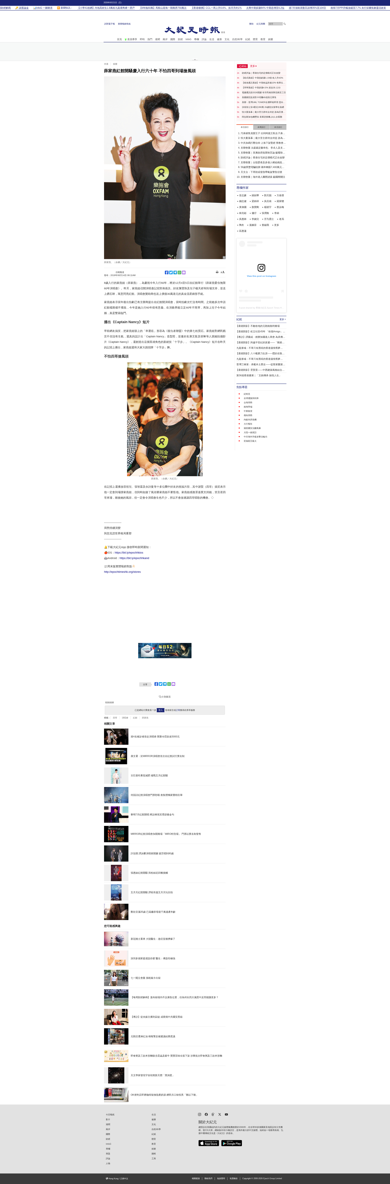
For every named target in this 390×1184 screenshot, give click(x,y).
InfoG (188, 39)
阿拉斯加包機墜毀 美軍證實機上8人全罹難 (262, 117)
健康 (219, 39)
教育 (263, 39)
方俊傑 (280, 195)
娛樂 (270, 39)
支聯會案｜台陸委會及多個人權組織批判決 (263, 162)
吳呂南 (267, 201)
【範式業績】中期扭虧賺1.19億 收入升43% (262, 78)
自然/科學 (237, 39)
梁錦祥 (255, 201)
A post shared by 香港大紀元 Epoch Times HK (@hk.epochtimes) (270, 308)
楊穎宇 (267, 207)
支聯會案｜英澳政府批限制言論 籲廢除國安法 (263, 153)
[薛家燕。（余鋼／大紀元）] (165, 167)
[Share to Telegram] (175, 272)
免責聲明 (221, 1178)
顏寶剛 (255, 207)
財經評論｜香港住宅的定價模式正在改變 (261, 73)
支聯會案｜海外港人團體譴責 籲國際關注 (263, 177)
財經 (180, 39)
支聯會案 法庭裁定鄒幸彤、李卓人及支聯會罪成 (263, 148)
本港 (106, 64)
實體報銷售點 (124, 24)
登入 (160, 710)
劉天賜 (267, 195)
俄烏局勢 (248, 415)
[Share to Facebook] (166, 272)
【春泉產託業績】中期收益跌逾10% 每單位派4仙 (263, 82)
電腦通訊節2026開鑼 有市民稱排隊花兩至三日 (264, 92)
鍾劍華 (255, 195)
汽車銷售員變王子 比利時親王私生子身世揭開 (263, 133)
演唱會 (125, 718)
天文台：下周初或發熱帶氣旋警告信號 (261, 172)
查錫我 (265, 225)
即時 (142, 39)
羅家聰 (280, 201)
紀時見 (247, 394)
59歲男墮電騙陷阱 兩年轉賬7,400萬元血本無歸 (262, 167)
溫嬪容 (253, 225)
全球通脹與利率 (251, 398)
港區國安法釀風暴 (252, 428)
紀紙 (247, 39)
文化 (227, 39)
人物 (108, 1163)
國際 (172, 39)
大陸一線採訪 (250, 432)
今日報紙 (110, 1114)
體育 (255, 39)
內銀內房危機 (250, 419)
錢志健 (242, 201)
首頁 (119, 39)
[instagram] (199, 1114)
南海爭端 (248, 407)
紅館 (135, 718)
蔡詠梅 (280, 207)
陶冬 (241, 225)
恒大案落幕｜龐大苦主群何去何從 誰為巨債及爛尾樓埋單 (263, 112)
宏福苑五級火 (250, 441)
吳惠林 (242, 219)
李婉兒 (255, 219)
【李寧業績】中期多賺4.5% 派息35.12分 (261, 87)
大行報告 (248, 424)
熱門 (149, 39)
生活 (211, 39)
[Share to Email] (184, 272)
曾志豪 (242, 195)
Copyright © (248, 1178)
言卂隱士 (269, 219)
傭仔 (254, 213)
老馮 (281, 219)
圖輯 (154, 1153)
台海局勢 (248, 402)
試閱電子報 (109, 24)
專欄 (196, 39)
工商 (154, 1158)
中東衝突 (248, 411)
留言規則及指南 (109, 702)
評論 (204, 39)
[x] (219, 1114)
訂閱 (178, 710)
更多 (276, 225)
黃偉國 (242, 207)
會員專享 (132, 39)
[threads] (213, 1114)
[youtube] (226, 1114)
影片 (108, 1119)
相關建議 (196, 1178)
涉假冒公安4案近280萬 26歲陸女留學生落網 (263, 107)
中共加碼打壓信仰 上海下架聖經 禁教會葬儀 (263, 143)
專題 (108, 1153)
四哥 (115, 718)
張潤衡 (265, 213)
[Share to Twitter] (171, 272)
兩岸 (165, 39)
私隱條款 (234, 1178)
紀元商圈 (261, 24)
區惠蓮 (242, 231)
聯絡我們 (208, 1178)
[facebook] (206, 1114)
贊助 (251, 24)
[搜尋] (284, 23)
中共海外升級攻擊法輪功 (255, 436)
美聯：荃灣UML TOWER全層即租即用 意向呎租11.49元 (263, 102)
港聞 (157, 39)
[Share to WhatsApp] (179, 272)
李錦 (276, 213)
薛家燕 (145, 718)
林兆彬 (242, 213)
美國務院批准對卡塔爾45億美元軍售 (259, 97)
